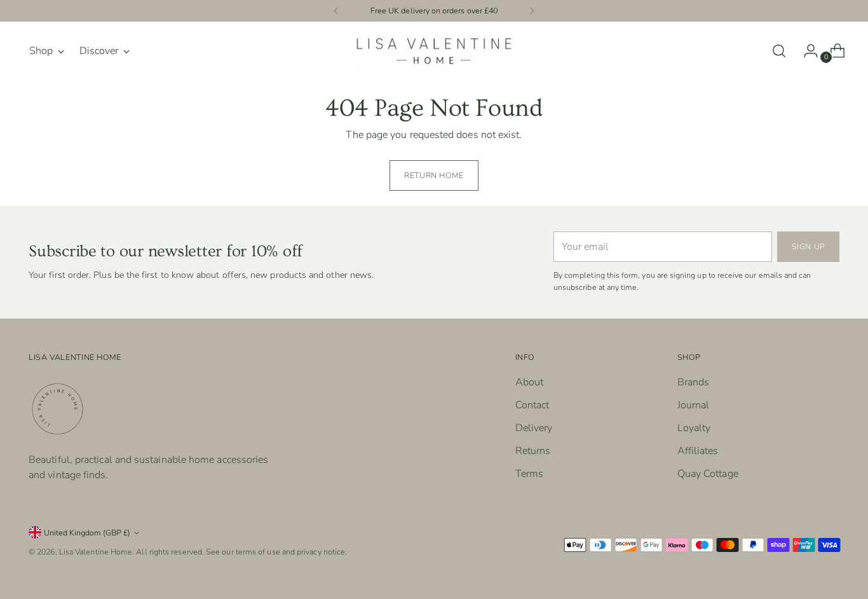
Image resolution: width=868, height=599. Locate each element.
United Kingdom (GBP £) (87, 532)
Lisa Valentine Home (96, 551)
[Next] (532, 11)
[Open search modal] (779, 51)
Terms (529, 474)
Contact (532, 405)
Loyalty (694, 428)
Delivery (534, 428)
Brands (693, 382)
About (529, 382)
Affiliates (698, 451)
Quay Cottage (707, 474)
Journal (693, 405)
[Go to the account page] (805, 51)
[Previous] (336, 11)
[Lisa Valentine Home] (434, 50)
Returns (533, 451)
